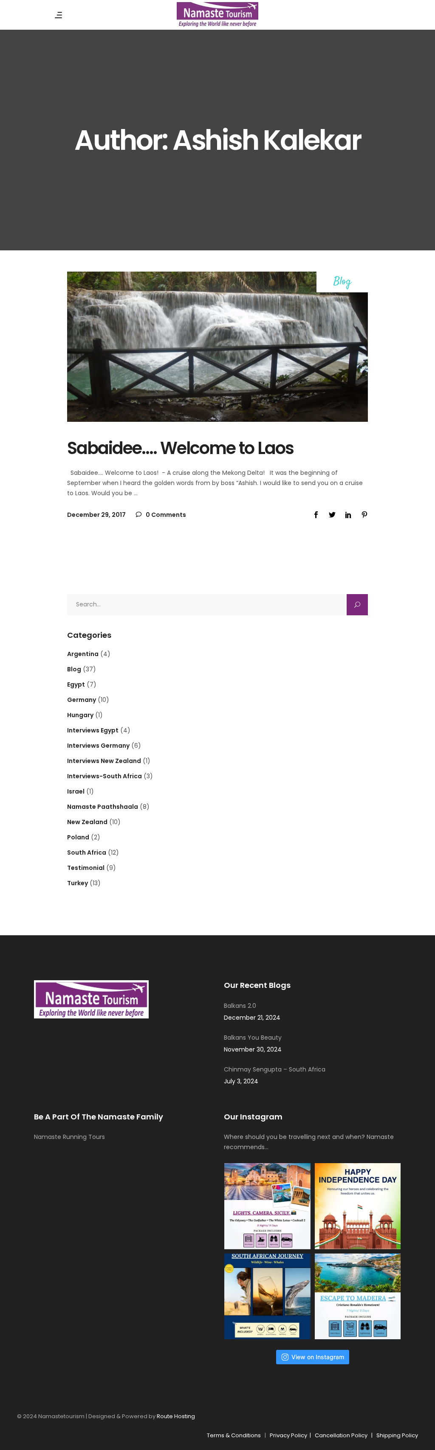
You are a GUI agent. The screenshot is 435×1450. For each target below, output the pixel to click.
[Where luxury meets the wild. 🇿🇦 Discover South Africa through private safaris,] (267, 1297)
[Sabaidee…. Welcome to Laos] (217, 347)
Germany (81, 700)
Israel (76, 791)
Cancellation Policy (341, 1435)
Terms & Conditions (234, 1435)
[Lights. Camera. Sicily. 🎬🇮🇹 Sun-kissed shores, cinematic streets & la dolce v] (267, 1206)
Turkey (77, 883)
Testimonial (86, 868)
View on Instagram (317, 1356)
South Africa (86, 852)
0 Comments (165, 514)
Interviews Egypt (93, 730)
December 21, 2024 (252, 1017)
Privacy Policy (290, 1435)
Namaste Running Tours (69, 1137)
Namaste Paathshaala (102, 806)
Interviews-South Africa (104, 776)
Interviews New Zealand (104, 761)
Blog (342, 282)
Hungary (80, 715)
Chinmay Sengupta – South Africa (274, 1069)
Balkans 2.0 (240, 1005)
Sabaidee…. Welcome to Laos (180, 448)
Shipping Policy (397, 1435)
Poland (78, 837)
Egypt (76, 684)
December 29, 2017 (96, 514)
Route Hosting (176, 1416)
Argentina (83, 654)
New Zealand (87, 822)
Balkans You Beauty (253, 1037)
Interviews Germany (98, 745)
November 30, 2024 (253, 1049)
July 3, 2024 (241, 1081)
